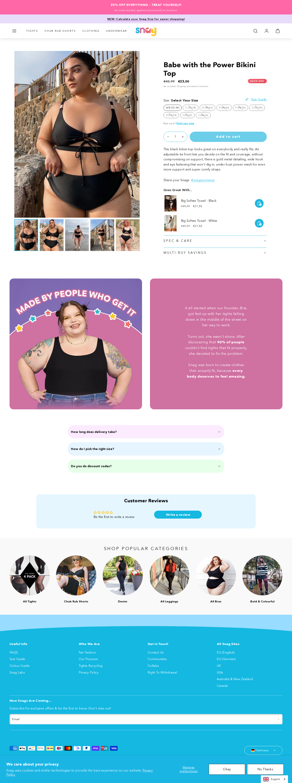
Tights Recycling (91, 666)
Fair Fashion (87, 652)
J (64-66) (204, 115)
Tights (32, 30)
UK (219, 666)
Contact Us (156, 652)
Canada (222, 686)
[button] (14, 31)
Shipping (181, 86)
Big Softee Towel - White (199, 221)
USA (220, 672)
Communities (157, 659)
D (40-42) (209, 108)
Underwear (116, 30)
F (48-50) (241, 108)
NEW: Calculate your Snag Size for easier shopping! (146, 19)
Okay (227, 769)
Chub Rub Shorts (60, 30)
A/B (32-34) (172, 107)
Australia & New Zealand (235, 679)
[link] (266, 31)
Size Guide (17, 659)
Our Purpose (88, 659)
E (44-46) (225, 108)
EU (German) (226, 659)
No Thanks (265, 769)
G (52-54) (258, 108)
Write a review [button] (178, 515)
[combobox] (274, 779)
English (275, 779)
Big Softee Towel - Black (199, 201)
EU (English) (226, 652)
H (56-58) (172, 115)
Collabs (153, 666)
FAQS (14, 652)
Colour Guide (20, 666)
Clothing (91, 30)
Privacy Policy (89, 672)
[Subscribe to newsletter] (278, 719)
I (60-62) (189, 115)
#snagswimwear (203, 180)
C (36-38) (191, 108)
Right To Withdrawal (162, 672)
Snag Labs (17, 672)
